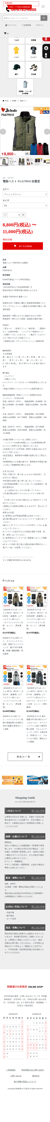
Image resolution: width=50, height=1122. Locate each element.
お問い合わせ (16, 1075)
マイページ (11, 25)
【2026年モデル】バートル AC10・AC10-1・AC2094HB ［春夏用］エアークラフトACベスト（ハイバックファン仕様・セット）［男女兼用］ (36, 619)
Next (47, 132)
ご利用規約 (10, 1070)
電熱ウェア (23, 101)
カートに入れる (25, 246)
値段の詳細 (7, 239)
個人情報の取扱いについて (25, 1081)
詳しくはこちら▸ (38, 810)
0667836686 (23, 9)
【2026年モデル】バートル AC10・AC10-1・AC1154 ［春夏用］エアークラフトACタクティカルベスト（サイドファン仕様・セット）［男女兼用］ (36, 697)
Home (7, 101)
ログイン (40, 25)
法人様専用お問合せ (46, 53)
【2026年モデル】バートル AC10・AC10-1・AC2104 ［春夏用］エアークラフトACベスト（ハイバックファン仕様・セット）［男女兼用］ (13, 697)
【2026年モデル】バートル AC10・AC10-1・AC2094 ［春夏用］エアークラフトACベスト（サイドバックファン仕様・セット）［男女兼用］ (13, 619)
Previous (3, 132)
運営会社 (36, 1075)
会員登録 (27, 25)
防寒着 (14, 101)
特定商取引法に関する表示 (32, 1070)
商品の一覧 (24, 757)
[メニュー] (43, 6)
